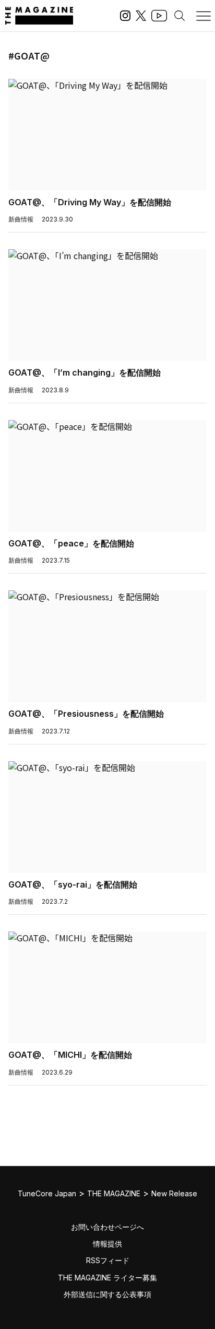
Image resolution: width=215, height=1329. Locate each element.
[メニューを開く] (203, 15)
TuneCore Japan (47, 1193)
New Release (174, 1193)
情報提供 (107, 1243)
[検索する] (179, 15)
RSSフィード (107, 1260)
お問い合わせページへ (107, 1226)
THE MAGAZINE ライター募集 (107, 1277)
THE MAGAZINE (113, 1193)
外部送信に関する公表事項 (107, 1294)
